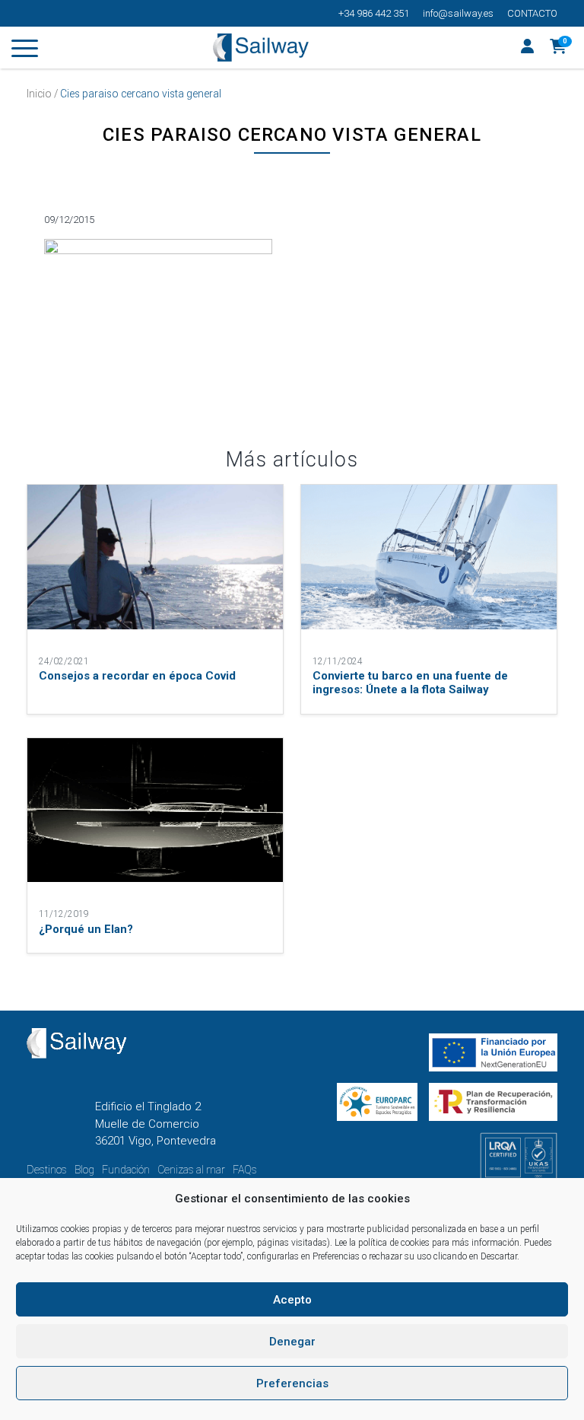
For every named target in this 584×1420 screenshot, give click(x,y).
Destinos (47, 1170)
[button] (558, 48)
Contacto (532, 13)
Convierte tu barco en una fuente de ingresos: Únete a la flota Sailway (410, 682)
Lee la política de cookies (382, 1242)
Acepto (292, 1300)
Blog (84, 1170)
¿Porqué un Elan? (86, 929)
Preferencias (292, 1383)
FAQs (245, 1170)
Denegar (292, 1341)
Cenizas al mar (191, 1170)
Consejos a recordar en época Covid (137, 676)
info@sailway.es (458, 13)
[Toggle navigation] (24, 51)
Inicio (39, 94)
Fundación (126, 1170)
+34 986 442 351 (373, 13)
